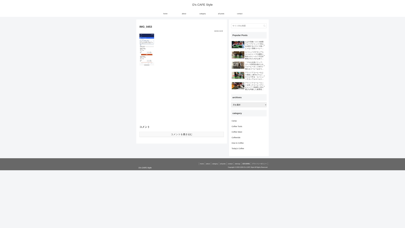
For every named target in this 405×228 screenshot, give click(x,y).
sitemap (237, 164)
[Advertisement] (181, 96)
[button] (264, 26)
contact (230, 164)
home (202, 164)
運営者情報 (246, 164)
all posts (223, 164)
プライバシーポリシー (259, 164)
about (208, 164)
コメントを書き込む (181, 134)
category (215, 164)
